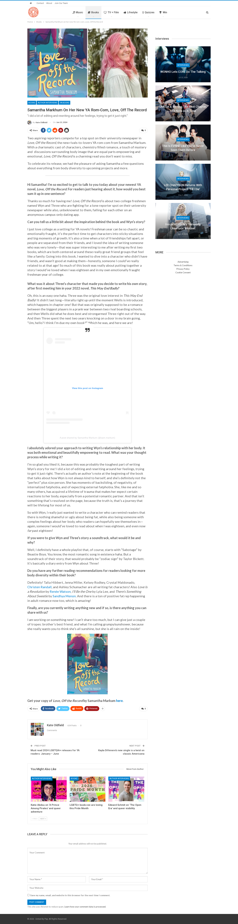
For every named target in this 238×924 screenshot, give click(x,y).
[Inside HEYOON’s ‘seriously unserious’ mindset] (183, 221)
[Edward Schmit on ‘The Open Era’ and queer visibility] (126, 789)
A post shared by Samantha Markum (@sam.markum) (87, 437)
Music (79, 12)
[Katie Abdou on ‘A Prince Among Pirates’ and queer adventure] (49, 789)
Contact (40, 3)
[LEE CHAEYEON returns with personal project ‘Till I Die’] (183, 182)
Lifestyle (132, 12)
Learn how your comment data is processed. (85, 906)
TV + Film (113, 12)
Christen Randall (39, 587)
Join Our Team (61, 3)
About (49, 3)
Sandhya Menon (64, 596)
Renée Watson (60, 591)
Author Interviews (47, 103)
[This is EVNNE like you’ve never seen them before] (183, 142)
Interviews (183, 65)
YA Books (64, 103)
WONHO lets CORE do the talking (183, 71)
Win (165, 12)
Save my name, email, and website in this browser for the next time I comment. (70, 895)
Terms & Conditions (183, 265)
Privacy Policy (183, 269)
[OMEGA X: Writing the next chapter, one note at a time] (183, 103)
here (119, 701)
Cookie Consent (183, 272)
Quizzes (149, 12)
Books (95, 12)
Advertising (183, 261)
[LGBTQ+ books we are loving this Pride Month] (88, 789)
